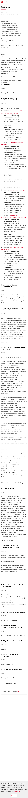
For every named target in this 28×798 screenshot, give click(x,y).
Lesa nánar (17, 791)
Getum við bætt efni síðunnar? (10, 691)
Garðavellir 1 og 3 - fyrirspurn (18, 190)
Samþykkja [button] (14, 795)
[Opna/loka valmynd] (25, 2)
